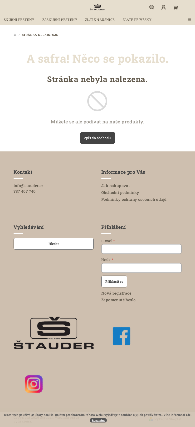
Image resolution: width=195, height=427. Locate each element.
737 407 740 (25, 191)
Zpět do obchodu (97, 138)
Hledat (54, 243)
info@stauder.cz (29, 185)
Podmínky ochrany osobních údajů (133, 199)
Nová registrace (116, 293)
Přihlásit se (114, 281)
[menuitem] (19, 19)
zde (188, 415)
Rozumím (98, 420)
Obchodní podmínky (120, 192)
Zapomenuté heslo (118, 299)
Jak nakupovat (115, 185)
